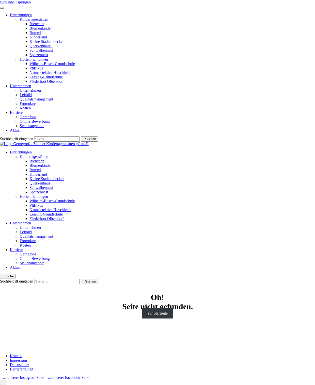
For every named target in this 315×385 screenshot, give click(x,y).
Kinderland (38, 37)
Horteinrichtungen (34, 59)
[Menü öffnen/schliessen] (2, 8)
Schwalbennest (41, 50)
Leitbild (26, 95)
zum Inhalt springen (15, 2)
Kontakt (16, 356)
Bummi (35, 33)
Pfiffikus (36, 68)
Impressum (18, 360)
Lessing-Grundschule (46, 77)
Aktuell (15, 130)
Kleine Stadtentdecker (47, 41)
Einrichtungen (21, 15)
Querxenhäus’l (41, 46)
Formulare (28, 103)
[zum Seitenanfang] (3, 382)
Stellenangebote (32, 126)
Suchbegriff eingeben (16, 139)
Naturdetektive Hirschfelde (50, 72)
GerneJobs (28, 117)
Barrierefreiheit (21, 369)
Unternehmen (20, 86)
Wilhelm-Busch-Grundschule (52, 64)
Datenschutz (19, 365)
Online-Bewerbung (35, 121)
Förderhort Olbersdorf (47, 81)
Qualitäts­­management (36, 99)
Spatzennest (39, 55)
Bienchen (37, 24)
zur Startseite (158, 313)
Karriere (16, 112)
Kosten (25, 108)
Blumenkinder (41, 28)
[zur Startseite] (44, 144)
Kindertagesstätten (34, 19)
